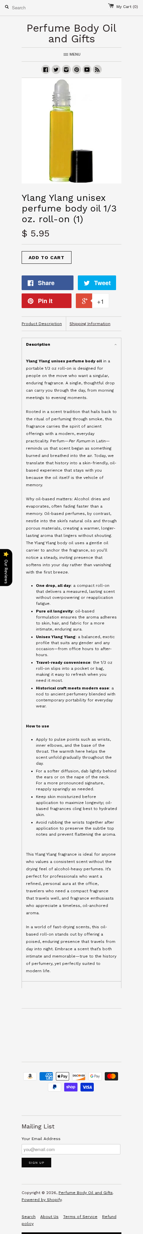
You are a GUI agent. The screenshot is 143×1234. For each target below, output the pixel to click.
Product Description (42, 323)
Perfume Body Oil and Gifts (86, 1192)
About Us (49, 1216)
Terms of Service (80, 1216)
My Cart (127, 6)
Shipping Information (90, 323)
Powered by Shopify (42, 1199)
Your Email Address (41, 1138)
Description (38, 344)
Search (29, 1216)
